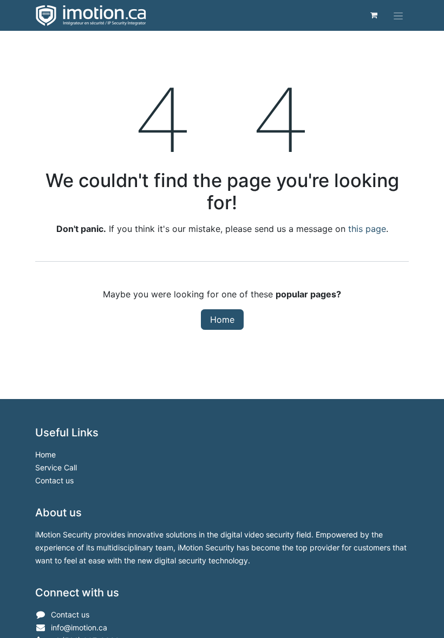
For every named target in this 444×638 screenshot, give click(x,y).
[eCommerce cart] (373, 15)
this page (367, 228)
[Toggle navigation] (398, 15)
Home (222, 319)
